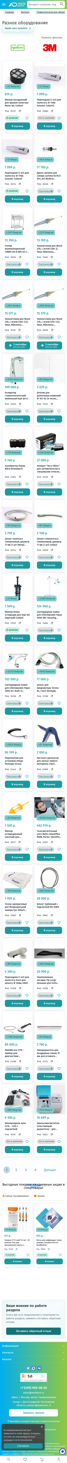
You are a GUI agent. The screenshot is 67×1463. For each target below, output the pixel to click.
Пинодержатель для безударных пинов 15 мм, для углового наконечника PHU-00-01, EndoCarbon (48, 1053)
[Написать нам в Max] (62, 1451)
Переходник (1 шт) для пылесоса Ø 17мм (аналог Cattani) (17, 175)
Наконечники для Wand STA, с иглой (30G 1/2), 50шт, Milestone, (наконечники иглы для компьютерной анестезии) (17, 322)
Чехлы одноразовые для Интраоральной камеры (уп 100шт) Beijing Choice (16, 907)
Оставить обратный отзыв (33, 1331)
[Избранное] (25, 1459)
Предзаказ (45, 191)
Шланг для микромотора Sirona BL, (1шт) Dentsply (48, 687)
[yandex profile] (33, 1378)
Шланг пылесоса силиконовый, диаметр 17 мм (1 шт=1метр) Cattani (17, 541)
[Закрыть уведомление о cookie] (41, 1426)
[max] (33, 1368)
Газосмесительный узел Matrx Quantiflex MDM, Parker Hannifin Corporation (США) (48, 834)
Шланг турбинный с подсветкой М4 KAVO (48, 905)
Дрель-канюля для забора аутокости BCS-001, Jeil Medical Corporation (49, 175)
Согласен (23, 1445)
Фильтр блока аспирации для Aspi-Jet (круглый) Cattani (17, 615)
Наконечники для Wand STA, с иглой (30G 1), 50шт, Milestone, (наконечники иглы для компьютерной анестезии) (49, 248)
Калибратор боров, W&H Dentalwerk (15, 467)
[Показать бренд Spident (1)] (17, 51)
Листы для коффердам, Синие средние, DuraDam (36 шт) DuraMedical (49, 1242)
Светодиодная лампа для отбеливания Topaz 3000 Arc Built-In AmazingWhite (17, 687)
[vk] (39, 1368)
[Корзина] (42, 1459)
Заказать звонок (33, 1412)
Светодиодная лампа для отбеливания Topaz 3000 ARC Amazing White (49, 615)
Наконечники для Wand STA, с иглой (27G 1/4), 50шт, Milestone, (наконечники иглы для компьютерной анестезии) (49, 322)
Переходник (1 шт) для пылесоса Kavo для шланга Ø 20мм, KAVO (17, 980)
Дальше (50, 1170)
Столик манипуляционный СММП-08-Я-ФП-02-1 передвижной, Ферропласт (16, 248)
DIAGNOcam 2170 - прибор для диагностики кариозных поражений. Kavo (17, 1053)
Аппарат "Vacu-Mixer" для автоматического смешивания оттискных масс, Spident (49, 468)
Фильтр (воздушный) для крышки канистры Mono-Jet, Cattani (16, 102)
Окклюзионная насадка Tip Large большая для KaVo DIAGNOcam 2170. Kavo (49, 980)
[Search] (61, 4)
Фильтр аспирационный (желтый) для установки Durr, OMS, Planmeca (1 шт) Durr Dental (16, 834)
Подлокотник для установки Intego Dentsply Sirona (14, 761)
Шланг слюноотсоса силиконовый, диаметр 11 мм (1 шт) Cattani (49, 541)
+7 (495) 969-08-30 (33, 1388)
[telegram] (28, 1368)
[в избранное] (27, 118)
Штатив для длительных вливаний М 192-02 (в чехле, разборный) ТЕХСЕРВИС (49, 395)
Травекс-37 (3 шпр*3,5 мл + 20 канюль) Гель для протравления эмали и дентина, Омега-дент (17, 1242)
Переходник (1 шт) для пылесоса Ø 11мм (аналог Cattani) (49, 102)
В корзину (17, 126)
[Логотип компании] (17, 5)
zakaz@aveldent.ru (33, 1392)
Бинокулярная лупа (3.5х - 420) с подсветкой (15, 1126)
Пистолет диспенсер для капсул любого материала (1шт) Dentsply (48, 761)
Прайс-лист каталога (16, 28)
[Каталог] (3, 5)
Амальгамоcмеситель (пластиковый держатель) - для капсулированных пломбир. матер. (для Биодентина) (48, 1126)
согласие (8, 1440)
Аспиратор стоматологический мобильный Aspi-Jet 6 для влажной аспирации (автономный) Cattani (16, 395)
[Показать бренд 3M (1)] (49, 51)
